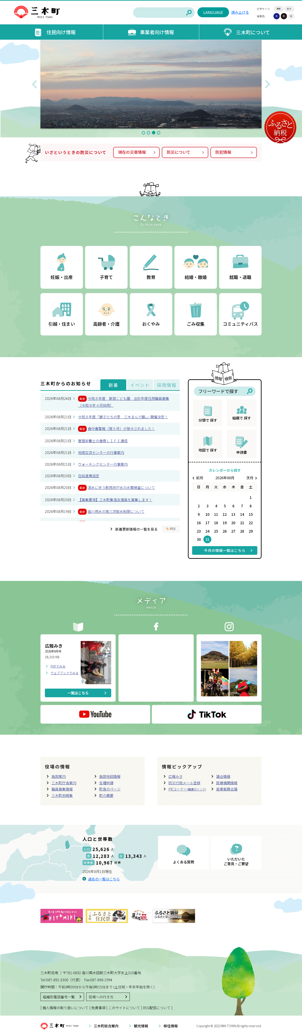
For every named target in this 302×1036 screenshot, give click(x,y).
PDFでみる (58, 666)
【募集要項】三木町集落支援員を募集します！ (115, 499)
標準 (279, 8)
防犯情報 (223, 152)
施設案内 (59, 776)
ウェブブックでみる (64, 673)
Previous (34, 84)
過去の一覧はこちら (104, 879)
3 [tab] (153, 132)
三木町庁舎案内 (64, 782)
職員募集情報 (62, 789)
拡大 (289, 8)
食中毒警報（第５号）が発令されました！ (121, 428)
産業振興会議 (226, 789)
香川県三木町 (37, 12)
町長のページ (109, 789)
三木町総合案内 (106, 1025)
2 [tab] (148, 132)
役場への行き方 (101, 996)
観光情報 (141, 1025)
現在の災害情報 (132, 152)
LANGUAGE (213, 12)
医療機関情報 (226, 782)
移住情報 (171, 1025)
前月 (197, 477)
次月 (252, 477)
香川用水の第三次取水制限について (116, 511)
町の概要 (106, 795)
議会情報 (223, 776)
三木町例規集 (62, 795)
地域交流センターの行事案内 (101, 452)
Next (267, 84)
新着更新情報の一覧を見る (136, 529)
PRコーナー (187, 789)
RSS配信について (156, 1007)
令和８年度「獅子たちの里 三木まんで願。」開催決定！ (123, 416)
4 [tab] (158, 132)
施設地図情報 (109, 776)
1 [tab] (143, 132)
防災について (178, 152)
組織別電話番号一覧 (59, 996)
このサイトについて (124, 1007)
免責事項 (98, 1007)
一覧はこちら (78, 692)
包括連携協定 (88, 475)
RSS (173, 528)
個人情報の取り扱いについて (65, 1007)
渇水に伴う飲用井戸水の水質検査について (121, 487)
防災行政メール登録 (184, 782)
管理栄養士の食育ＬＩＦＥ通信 (103, 440)
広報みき (175, 776)
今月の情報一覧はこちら (224, 550)
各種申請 (106, 782)
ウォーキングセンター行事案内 (103, 464)
